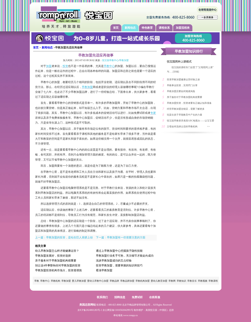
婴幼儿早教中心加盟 (97, 280)
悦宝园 (153, 310)
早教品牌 (114, 280)
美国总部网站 (87, 304)
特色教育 (147, 27)
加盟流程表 (183, 27)
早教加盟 (124, 60)
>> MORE (210, 127)
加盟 (49, 66)
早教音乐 (192, 280)
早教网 (172, 280)
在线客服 (154, 297)
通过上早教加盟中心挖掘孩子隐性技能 (119, 250)
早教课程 (213, 280)
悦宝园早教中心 (110, 60)
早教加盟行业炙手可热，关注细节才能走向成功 (125, 255)
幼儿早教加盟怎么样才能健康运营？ (57, 250)
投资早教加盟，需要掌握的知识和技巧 (119, 265)
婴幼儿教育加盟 (159, 280)
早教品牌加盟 (127, 280)
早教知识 (181, 280)
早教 (36, 280)
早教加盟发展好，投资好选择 (53, 255)
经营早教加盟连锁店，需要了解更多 (186, 109)
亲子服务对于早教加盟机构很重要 (55, 260)
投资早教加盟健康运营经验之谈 (183, 79)
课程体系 (164, 27)
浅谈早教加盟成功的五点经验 (114, 260)
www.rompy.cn (130, 315)
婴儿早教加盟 (79, 280)
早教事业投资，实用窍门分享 (182, 85)
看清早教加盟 (104, 270)
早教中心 (109, 66)
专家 (153, 112)
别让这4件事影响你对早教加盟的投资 (57, 265)
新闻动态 (130, 27)
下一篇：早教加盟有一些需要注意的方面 (120, 237)
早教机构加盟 (143, 280)
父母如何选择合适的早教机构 (182, 126)
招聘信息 (119, 297)
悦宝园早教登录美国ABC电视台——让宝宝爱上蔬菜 (190, 121)
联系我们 (102, 297)
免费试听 (137, 297)
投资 (65, 66)
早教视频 (202, 280)
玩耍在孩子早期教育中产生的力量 (184, 114)
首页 (116, 27)
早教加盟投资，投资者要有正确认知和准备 (189, 103)
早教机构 (55, 280)
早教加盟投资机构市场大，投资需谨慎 (58, 270)
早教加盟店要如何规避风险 (181, 91)
